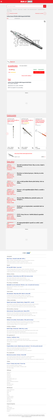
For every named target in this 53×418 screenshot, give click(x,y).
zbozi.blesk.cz (9, 9)
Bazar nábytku (9, 401)
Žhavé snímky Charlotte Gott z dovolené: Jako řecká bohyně (16, 277)
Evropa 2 (8, 411)
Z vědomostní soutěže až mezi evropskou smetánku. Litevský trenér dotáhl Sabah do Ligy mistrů (22, 270)
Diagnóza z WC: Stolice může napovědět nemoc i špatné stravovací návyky (19, 347)
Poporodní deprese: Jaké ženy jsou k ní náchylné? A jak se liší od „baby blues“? (19, 350)
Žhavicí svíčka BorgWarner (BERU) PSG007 (27, 121)
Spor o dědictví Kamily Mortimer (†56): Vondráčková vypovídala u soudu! (18, 279)
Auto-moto (15, 9)
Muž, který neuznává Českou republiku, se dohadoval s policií (16, 366)
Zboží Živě (8, 373)
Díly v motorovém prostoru (32, 9)
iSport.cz (9, 181)
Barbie (8, 392)
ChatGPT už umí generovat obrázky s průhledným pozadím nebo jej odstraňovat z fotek (21, 305)
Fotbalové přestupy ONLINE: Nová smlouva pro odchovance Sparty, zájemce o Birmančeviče (21, 271)
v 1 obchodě (37, 148)
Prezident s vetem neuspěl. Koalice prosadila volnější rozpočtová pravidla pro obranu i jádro (21, 315)
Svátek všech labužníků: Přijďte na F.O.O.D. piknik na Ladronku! (17, 324)
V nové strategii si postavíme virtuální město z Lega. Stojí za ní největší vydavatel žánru (20, 356)
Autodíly (25, 9)
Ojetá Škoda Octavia (10, 384)
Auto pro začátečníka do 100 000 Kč (12, 381)
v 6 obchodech (24, 148)
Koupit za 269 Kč (38, 72)
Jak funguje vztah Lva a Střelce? (12, 341)
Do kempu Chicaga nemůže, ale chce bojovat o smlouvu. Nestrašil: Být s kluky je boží (20, 269)
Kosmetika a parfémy (10, 396)
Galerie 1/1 (12, 61)
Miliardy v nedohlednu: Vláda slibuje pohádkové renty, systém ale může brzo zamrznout (20, 260)
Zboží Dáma (9, 376)
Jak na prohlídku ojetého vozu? (12, 378)
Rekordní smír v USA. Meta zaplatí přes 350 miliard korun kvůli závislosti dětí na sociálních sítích (22, 312)
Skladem (35, 69)
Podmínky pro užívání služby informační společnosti (16, 415)
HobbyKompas (9, 380)
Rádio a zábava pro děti (10, 408)
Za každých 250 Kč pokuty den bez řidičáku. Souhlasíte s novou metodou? (18, 295)
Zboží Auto (8, 382)
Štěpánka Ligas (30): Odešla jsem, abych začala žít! (15, 286)
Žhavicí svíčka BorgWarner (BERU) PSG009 (13, 121)
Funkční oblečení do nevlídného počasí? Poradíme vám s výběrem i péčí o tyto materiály (21, 289)
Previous (7, 133)
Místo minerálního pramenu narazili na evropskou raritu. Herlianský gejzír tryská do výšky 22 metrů (22, 330)
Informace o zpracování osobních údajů (31, 415)
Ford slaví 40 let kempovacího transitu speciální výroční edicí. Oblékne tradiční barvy (20, 296)
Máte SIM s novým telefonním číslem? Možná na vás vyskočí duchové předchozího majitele (21, 306)
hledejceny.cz (9, 372)
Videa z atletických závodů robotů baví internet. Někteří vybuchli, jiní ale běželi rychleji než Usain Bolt (22, 304)
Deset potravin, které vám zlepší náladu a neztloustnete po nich (17, 349)
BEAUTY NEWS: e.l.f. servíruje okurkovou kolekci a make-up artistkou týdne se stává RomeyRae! (22, 340)
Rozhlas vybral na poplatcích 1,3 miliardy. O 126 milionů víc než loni (17, 261)
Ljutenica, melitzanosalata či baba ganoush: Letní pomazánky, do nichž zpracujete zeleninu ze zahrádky (23, 321)
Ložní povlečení (9, 400)
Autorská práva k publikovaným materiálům (37, 414)
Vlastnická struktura (28, 416)
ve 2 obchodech (10, 148)
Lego (7, 393)
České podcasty (9, 407)
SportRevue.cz (10, 214)
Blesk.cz (9, 164)
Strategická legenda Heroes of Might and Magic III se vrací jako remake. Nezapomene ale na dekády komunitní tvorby (25, 359)
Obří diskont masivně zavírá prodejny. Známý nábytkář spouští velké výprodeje (19, 314)
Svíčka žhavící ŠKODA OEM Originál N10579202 (18, 16)
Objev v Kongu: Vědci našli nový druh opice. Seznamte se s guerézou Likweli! (19, 357)
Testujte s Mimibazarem (10, 389)
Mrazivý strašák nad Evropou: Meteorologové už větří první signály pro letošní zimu (20, 280)
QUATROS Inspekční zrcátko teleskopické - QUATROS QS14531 (40, 121)
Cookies (39, 415)
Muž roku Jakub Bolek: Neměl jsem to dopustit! (14, 365)
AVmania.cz (9, 189)
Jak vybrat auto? (9, 385)
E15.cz (8, 197)
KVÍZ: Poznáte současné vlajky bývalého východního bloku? (16, 331)
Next (46, 133)
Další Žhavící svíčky (10, 118)
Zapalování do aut (41, 9)
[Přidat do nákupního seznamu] (45, 21)
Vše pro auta (20, 9)
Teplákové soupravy (10, 397)
